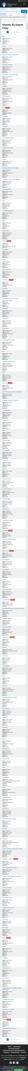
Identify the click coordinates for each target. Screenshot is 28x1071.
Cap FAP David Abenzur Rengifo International (13, 608)
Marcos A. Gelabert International (10, 54)
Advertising (16, 1046)
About (9, 1046)
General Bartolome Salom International (12, 391)
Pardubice (4, 958)
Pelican (4, 946)
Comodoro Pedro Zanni (8, 999)
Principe (4, 647)
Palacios (4, 579)
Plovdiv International (7, 897)
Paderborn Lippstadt (7, 64)
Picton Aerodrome (6, 627)
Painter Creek (5, 551)
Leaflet (10, 1055)
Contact (23, 1052)
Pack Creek (5, 383)
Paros (3, 200)
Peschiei (4, 1019)
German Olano (5, 666)
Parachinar (5, 116)
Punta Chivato (5, 708)
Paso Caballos (5, 569)
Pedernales (5, 919)
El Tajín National (6, 269)
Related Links (15, 1052)
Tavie (3, 373)
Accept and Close (18, 1069)
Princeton (4, 686)
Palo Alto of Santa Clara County (9, 168)
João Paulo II (5, 808)
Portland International (8, 907)
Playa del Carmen (6, 618)
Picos (3, 676)
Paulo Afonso (5, 230)
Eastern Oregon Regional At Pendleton (11, 876)
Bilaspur (4, 46)
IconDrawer (21, 1055)
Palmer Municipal (6, 189)
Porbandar (5, 308)
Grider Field (5, 328)
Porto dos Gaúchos (6, 479)
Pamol (3, 259)
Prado (3, 767)
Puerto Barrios (5, 450)
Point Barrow (5, 280)
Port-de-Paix (5, 249)
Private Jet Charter (13, 1048)
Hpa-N (3, 36)
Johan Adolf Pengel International (10, 400)
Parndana (4, 828)
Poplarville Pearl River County (9, 697)
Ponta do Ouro (5, 748)
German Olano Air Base (8, 138)
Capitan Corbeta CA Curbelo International (12, 848)
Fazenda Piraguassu (7, 489)
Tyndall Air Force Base (7, 148)
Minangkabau (5, 777)
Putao (3, 469)
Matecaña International (8, 1009)
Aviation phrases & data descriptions (14, 1050)
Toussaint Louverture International (11, 179)
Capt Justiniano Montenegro (9, 818)
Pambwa (4, 241)
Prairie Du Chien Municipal (8, 539)
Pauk (3, 220)
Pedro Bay (4, 727)
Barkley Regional (6, 96)
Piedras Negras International (9, 867)
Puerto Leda (5, 460)
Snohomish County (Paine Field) (10, 74)
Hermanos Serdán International (10, 298)
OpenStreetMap (8, 1059)
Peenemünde (5, 978)
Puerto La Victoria (6, 589)
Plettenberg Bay (6, 499)
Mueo (3, 738)
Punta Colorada (6, 637)
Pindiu (4, 787)
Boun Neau (5, 656)
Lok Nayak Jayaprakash (8, 210)
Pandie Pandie (5, 758)
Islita (3, 430)
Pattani (4, 159)
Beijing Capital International (9, 1028)
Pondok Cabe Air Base (7, 520)
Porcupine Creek (6, 599)
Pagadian (4, 86)
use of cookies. (10, 1070)
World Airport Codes (12, 5)
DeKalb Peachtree (6, 797)
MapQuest (23, 1057)
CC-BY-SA (22, 1059)
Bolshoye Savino (6, 968)
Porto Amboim (5, 410)
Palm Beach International (8, 361)
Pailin (3, 107)
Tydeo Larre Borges (7, 887)
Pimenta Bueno (6, 440)
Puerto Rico (5, 530)
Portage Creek (5, 509)
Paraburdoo (5, 420)
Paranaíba (4, 288)
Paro (3, 351)
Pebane (4, 937)
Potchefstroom (6, 559)
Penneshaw (5, 927)
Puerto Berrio (5, 318)
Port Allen (4, 126)
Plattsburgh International (8, 340)
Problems (6, 1052)
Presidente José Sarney (7, 859)
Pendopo (4, 838)
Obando (4, 717)
